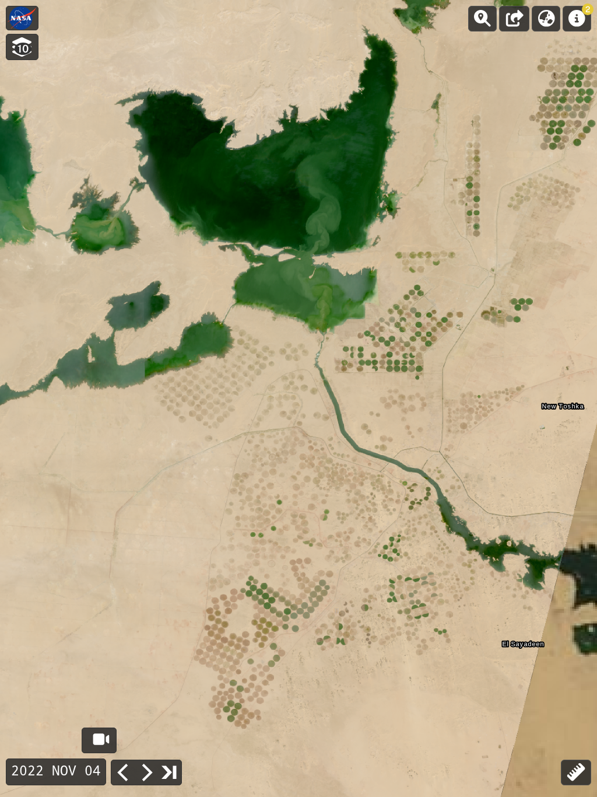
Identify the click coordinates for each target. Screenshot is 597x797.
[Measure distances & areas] (576, 772)
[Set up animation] (99, 740)
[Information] (577, 19)
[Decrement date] (123, 772)
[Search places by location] (482, 19)
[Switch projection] (546, 19)
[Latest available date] (169, 772)
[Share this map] (514, 19)
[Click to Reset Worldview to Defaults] (22, 18)
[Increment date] (146, 772)
